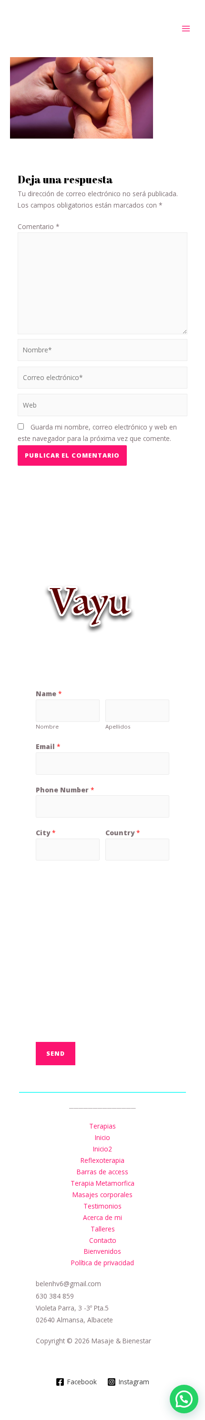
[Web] (103, 406)
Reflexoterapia (102, 1160)
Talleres (103, 1228)
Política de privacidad (102, 1262)
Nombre (47, 726)
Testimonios (102, 1205)
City (46, 832)
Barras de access (102, 1171)
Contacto (102, 1240)
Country (122, 832)
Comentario (39, 226)
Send (55, 1053)
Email (48, 746)
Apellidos (118, 726)
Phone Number (65, 789)
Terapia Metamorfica (102, 1183)
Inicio (102, 1137)
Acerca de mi (102, 1217)
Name (49, 693)
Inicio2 (102, 1148)
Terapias (102, 1125)
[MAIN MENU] (186, 29)
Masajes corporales (102, 1194)
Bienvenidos (102, 1251)
